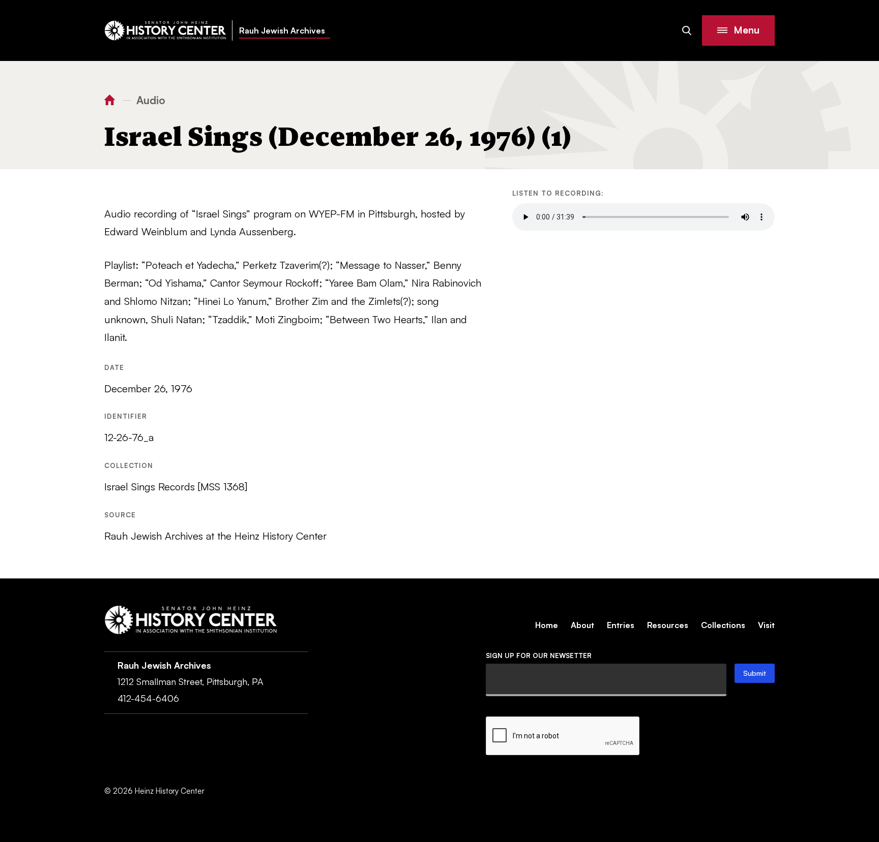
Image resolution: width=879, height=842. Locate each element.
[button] (738, 30)
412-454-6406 (148, 698)
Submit (754, 673)
